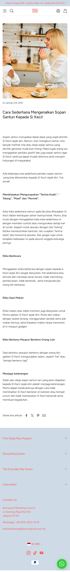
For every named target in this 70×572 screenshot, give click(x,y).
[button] (5, 10)
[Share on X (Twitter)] (32, 415)
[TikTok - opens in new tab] (35, 553)
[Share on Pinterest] (38, 415)
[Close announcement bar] (66, 2)
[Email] (44, 415)
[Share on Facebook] (26, 415)
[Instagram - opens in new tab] (28, 553)
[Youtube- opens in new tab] (41, 553)
